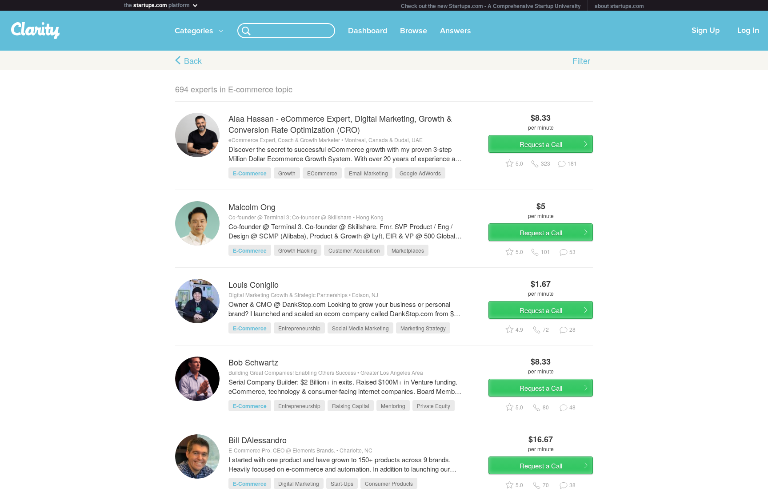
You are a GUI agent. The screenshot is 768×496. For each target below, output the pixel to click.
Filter (581, 60)
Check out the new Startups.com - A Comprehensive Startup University (491, 6)
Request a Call (541, 144)
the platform (157, 4)
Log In (748, 31)
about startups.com (619, 6)
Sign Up (706, 31)
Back (193, 60)
